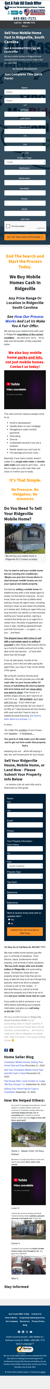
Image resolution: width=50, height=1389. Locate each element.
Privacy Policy (38, 1321)
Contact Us (36, 1314)
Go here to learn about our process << (22, 717)
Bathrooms (25, 178)
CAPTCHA (25, 219)
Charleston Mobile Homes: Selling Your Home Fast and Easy (23, 1063)
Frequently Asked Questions (32, 1317)
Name (25, 87)
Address (25, 109)
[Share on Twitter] (11, 1050)
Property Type (25, 157)
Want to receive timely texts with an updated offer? (24, 914)
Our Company (12, 1321)
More (24, 26)
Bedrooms (25, 168)
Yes (12, 919)
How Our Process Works (24, 319)
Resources (25, 1321)
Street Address (25, 118)
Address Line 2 (25, 127)
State (25, 144)
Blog (25, 1325)
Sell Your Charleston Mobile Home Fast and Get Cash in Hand (23, 1071)
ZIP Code (25, 153)
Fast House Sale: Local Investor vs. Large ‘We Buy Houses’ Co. (24, 1082)
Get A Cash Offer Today (19, 1314)
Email (25, 209)
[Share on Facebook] (6, 1050)
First (25, 96)
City (25, 136)
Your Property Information (20, 841)
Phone (25, 198)
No (12, 923)
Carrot (42, 1372)
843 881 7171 (29, 22)
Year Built (25, 188)
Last (25, 105)
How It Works (11, 1317)
